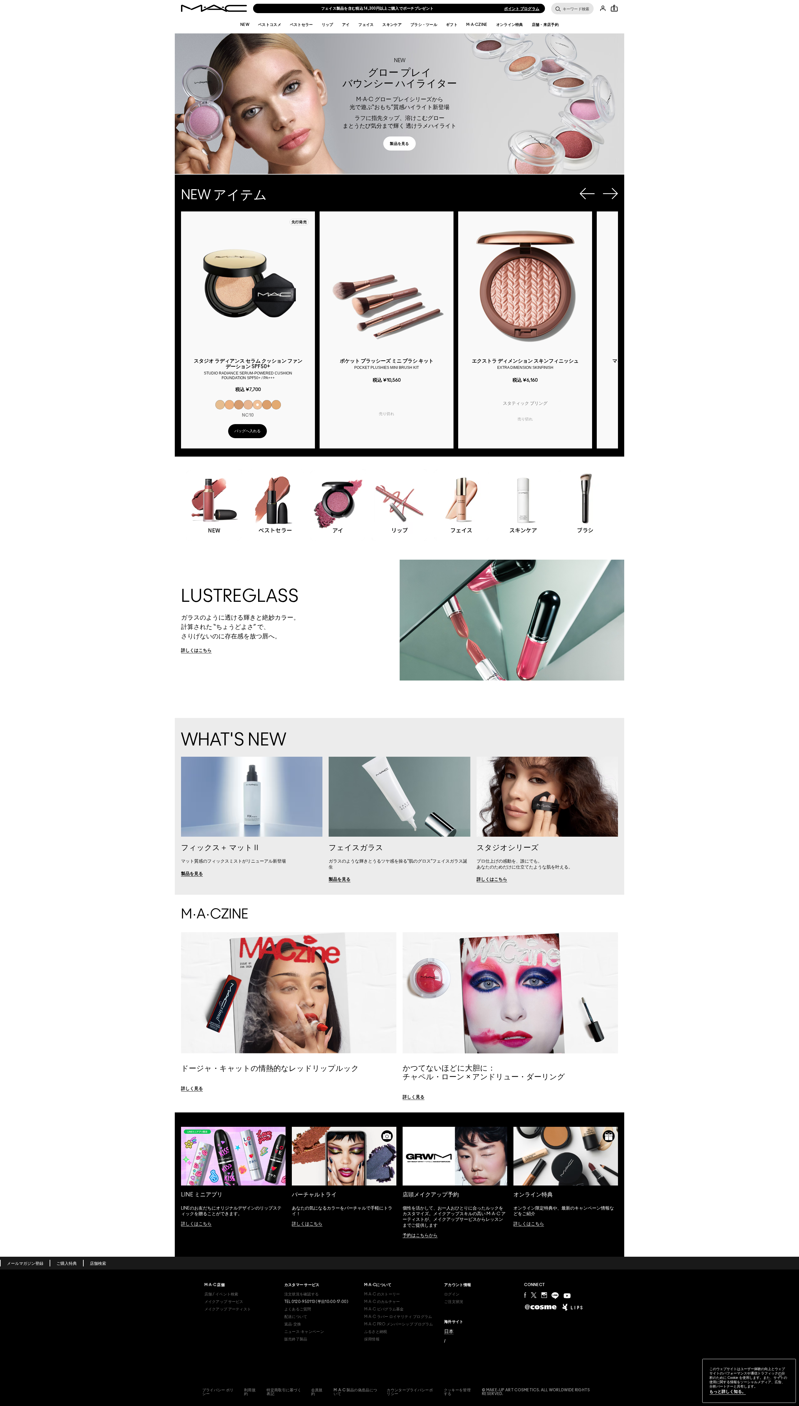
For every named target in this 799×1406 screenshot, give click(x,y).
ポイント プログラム (521, 9)
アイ (346, 25)
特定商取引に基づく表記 (284, 1392)
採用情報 (372, 1339)
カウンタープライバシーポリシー (410, 1392)
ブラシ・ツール (423, 25)
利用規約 (250, 1392)
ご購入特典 (66, 1264)
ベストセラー (301, 25)
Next (610, 193)
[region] (749, 1381)
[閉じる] (780, 1376)
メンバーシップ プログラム (398, 1324)
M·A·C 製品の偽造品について (355, 1392)
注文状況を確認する (301, 1294)
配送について (295, 1317)
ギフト (452, 25)
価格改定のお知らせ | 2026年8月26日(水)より (377, 8)
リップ (327, 25)
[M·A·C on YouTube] (567, 1296)
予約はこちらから (420, 1235)
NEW (244, 25)
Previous (587, 193)
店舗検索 (98, 1264)
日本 (448, 1331)
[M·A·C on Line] (555, 1295)
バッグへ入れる (247, 431)
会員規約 (317, 1392)
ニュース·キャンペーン (304, 1332)
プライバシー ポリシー (218, 1392)
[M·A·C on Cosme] (540, 1306)
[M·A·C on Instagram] (544, 1295)
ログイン (451, 1294)
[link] (399, 143)
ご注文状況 (453, 1302)
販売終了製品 (295, 1339)
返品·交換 (292, 1324)
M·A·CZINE (477, 25)
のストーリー (382, 1294)
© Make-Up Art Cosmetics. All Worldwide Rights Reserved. (536, 1392)
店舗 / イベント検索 (221, 1294)
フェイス (366, 25)
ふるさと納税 (375, 1332)
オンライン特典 (509, 25)
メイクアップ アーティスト (227, 1309)
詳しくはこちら (196, 1224)
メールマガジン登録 (25, 1264)
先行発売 (299, 222)
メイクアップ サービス (223, 1302)
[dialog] (248, 368)
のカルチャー (382, 1302)
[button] (399, 103)
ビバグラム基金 (384, 1309)
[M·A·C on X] (534, 1295)
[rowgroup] (399, 499)
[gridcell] (220, 404)
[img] (248, 284)
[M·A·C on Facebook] (525, 1295)
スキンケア (392, 25)
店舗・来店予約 (545, 25)
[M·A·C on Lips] (572, 1307)
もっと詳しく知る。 (727, 1391)
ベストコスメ (269, 25)
